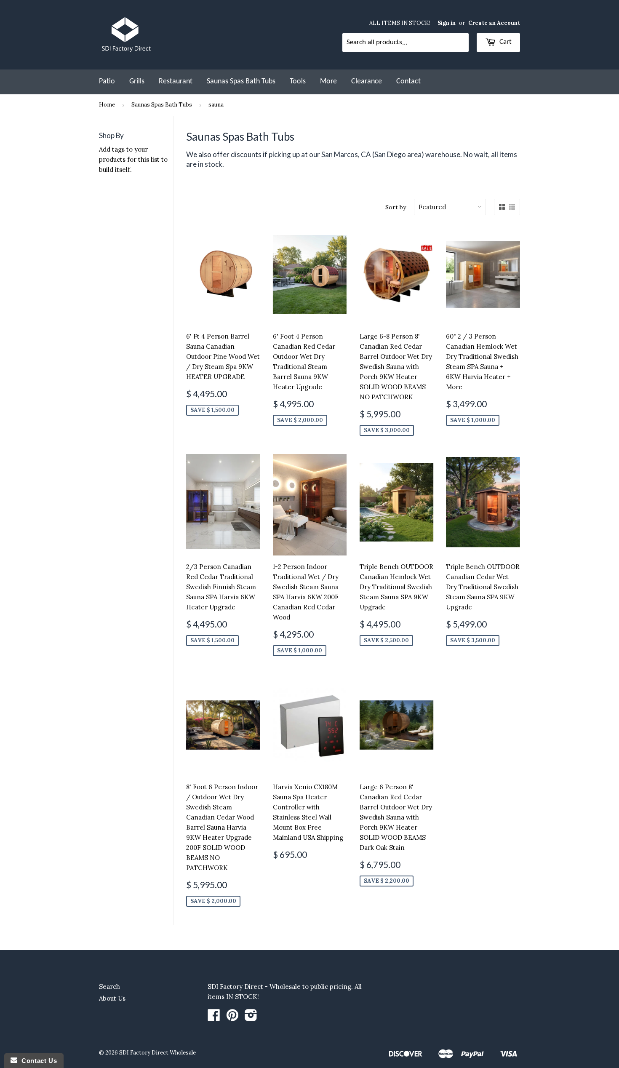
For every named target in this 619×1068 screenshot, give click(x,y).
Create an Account (494, 22)
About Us (112, 998)
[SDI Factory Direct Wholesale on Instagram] (251, 1018)
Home (107, 104)
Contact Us (37, 1060)
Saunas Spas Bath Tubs (241, 81)
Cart (505, 41)
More (328, 81)
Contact (408, 81)
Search (109, 987)
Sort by (395, 207)
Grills (136, 81)
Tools (298, 81)
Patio (107, 81)
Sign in (447, 22)
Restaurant (175, 81)
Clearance (366, 81)
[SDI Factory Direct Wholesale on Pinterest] (232, 1018)
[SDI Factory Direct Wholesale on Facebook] (214, 1018)
